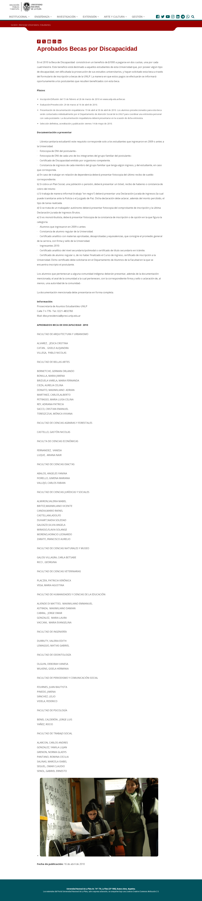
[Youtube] (168, 17)
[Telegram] (183, 17)
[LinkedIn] (178, 17)
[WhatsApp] (188, 17)
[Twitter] (163, 17)
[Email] (49, 41)
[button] (29, 16)
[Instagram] (173, 17)
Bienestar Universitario (29, 25)
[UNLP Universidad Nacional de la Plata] (26, 6)
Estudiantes (45, 25)
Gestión (14, 25)
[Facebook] (158, 17)
